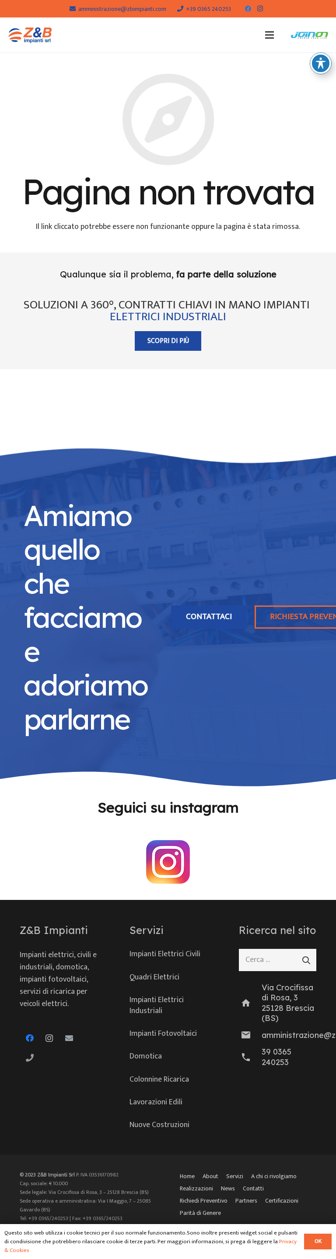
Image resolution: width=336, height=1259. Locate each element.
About (210, 1176)
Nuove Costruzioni (159, 1124)
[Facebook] (248, 9)
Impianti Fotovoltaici (163, 1033)
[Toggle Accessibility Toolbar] (320, 63)
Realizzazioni (196, 1188)
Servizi (234, 1176)
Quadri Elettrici (154, 977)
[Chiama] (29, 1058)
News (228, 1188)
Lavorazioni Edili (156, 1102)
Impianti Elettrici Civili (165, 954)
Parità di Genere (200, 1213)
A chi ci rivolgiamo (274, 1176)
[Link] (30, 35)
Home (187, 1176)
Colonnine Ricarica (159, 1079)
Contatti (253, 1188)
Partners (246, 1201)
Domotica (146, 1056)
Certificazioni (281, 1201)
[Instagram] (260, 9)
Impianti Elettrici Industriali (157, 1005)
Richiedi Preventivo (204, 1201)
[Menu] (269, 35)
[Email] (69, 1038)
